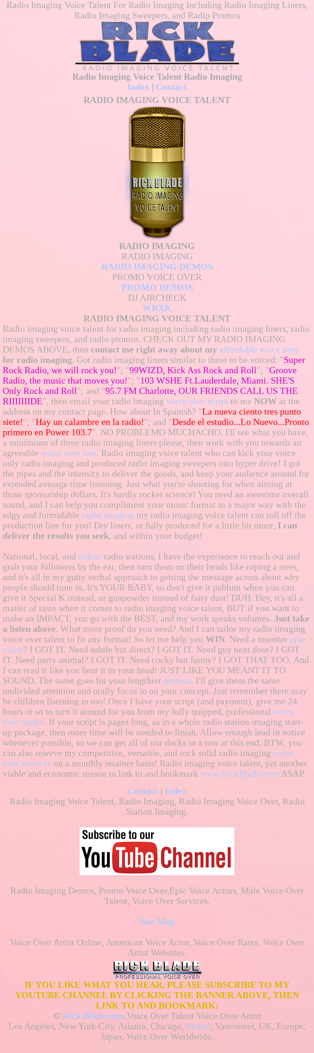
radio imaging (108, 515)
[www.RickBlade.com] (157, 44)
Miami (198, 1026)
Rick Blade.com (93, 1016)
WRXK (157, 308)
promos (177, 681)
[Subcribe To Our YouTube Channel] (157, 872)
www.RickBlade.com (239, 774)
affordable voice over (259, 349)
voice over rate (68, 453)
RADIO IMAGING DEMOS (157, 267)
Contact (171, 87)
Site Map (157, 922)
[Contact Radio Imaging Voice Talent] (157, 238)
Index (138, 87)
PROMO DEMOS (157, 287)
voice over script (197, 401)
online (89, 556)
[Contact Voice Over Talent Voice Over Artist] (157, 977)
